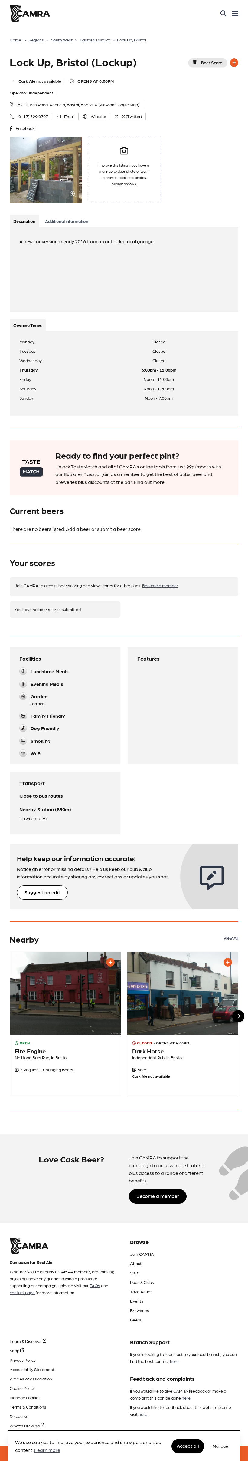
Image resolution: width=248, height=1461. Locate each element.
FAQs (95, 1285)
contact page (22, 1292)
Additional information (66, 221)
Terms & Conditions (28, 1406)
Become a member (160, 585)
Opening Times (27, 324)
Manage (220, 1445)
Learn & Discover (26, 1341)
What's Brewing (25, 1425)
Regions (36, 39)
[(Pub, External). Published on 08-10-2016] (182, 1023)
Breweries (139, 1310)
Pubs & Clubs (142, 1282)
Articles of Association (31, 1378)
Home (15, 39)
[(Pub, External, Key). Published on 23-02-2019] (65, 1023)
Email (69, 116)
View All (231, 937)
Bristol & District (95, 39)
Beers (135, 1319)
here (174, 1361)
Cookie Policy (22, 1388)
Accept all (188, 1446)
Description (24, 221)
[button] (238, 1016)
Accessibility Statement (32, 1369)
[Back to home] (30, 13)
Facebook (25, 128)
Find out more (149, 482)
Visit (134, 1272)
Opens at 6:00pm (95, 80)
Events (136, 1300)
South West (62, 39)
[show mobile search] (223, 13)
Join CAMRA (142, 1253)
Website (98, 116)
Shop (15, 1350)
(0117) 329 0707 (32, 116)
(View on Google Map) (118, 104)
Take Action (141, 1291)
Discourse (19, 1416)
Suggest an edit (42, 892)
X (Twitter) (132, 116)
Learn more (47, 1450)
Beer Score (211, 62)
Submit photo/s (124, 184)
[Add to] (234, 62)
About (136, 1263)
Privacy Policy (23, 1359)
